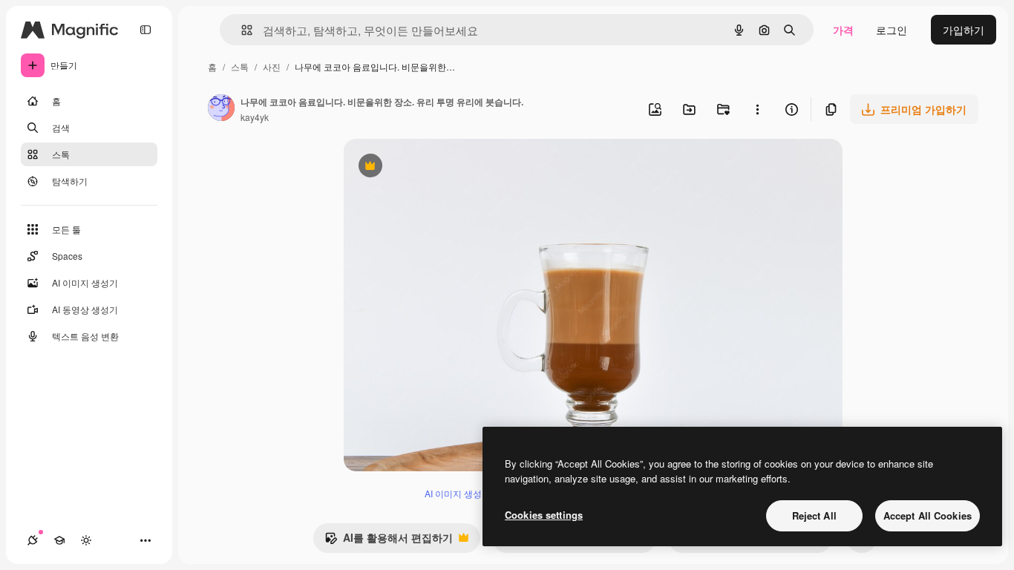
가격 (843, 29)
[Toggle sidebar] (145, 30)
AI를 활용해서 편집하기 (388, 541)
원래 (429, 167)
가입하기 (963, 29)
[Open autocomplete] (240, 30)
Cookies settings (544, 515)
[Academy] (59, 540)
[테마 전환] (86, 540)
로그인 (891, 29)
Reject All (814, 515)
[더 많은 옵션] (757, 109)
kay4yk (255, 117)
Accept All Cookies (927, 515)
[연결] (33, 540)
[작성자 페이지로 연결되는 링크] (221, 109)
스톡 (240, 66)
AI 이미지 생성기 (458, 493)
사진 (272, 66)
